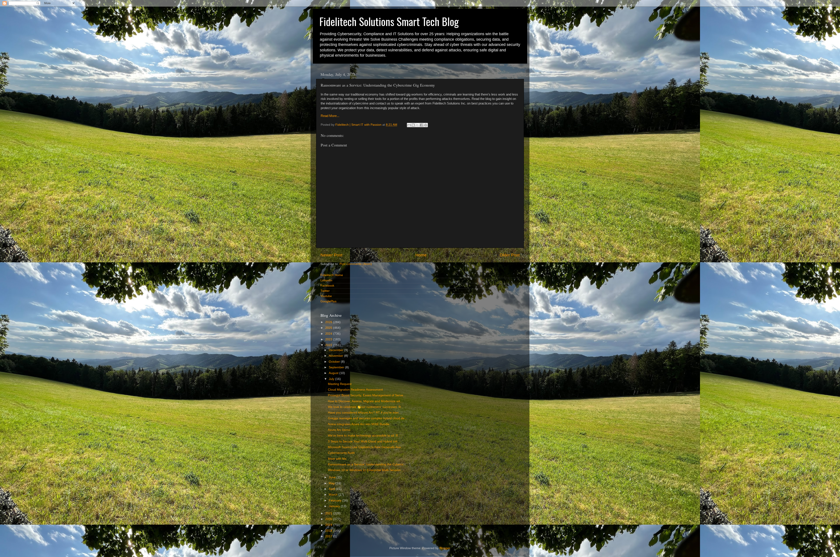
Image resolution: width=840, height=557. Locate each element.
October (335, 361)
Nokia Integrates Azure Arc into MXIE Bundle (358, 424)
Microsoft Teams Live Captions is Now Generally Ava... (365, 447)
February (335, 500)
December (336, 350)
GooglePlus (328, 301)
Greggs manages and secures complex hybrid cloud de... (367, 418)
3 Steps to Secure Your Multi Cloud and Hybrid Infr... (364, 441)
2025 (329, 327)
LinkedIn (326, 280)
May (332, 483)
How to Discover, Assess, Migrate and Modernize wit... (365, 401)
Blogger (444, 548)
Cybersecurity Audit (341, 452)
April (332, 489)
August (334, 373)
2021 (329, 513)
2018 (329, 530)
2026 (329, 322)
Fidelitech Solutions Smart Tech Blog (389, 21)
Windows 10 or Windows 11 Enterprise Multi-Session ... (366, 470)
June (332, 477)
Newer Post (331, 255)
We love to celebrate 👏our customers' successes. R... (365, 407)
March (333, 494)
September (337, 367)
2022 (329, 345)
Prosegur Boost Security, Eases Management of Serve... (367, 395)
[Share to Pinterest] (426, 125)
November (336, 355)
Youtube (326, 296)
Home (421, 255)
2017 (329, 536)
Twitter (325, 290)
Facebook (327, 285)
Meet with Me (337, 458)
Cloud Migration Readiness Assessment (355, 389)
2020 (329, 519)
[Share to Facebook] (421, 125)
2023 (329, 339)
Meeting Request (340, 384)
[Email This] (409, 125)
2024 (329, 333)
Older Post (510, 255)
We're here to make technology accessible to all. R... (364, 435)
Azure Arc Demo (339, 430)
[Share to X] (417, 125)
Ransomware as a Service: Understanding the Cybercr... (367, 464)
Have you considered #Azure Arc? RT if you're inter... (364, 412)
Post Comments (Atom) (356, 264)
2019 (329, 525)
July (332, 379)
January (335, 506)
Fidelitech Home (331, 275)
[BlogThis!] (413, 125)
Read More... (330, 116)
